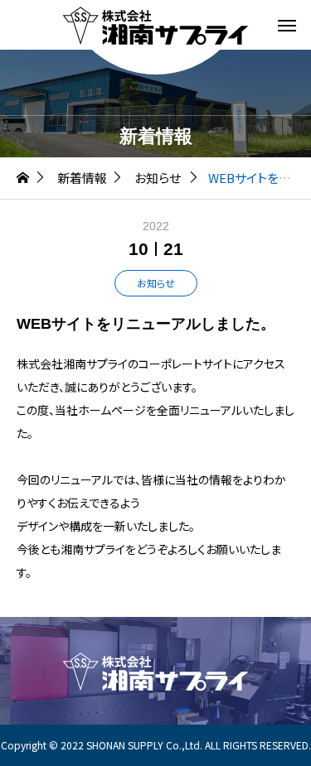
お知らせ (156, 283)
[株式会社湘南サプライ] (156, 25)
